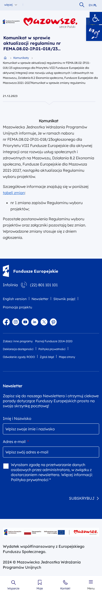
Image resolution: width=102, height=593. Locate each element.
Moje (40, 588)
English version (15, 299)
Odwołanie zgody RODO (19, 357)
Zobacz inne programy (18, 341)
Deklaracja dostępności (18, 349)
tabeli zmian (14, 192)
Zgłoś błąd (47, 357)
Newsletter (40, 299)
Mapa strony (67, 357)
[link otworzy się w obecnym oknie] (11, 23)
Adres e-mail (16, 441)
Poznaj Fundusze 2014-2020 (53, 341)
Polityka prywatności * (31, 479)
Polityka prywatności (51, 349)
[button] (96, 18)
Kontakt (65, 588)
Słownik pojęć (64, 299)
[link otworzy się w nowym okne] (50, 23)
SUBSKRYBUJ (81, 498)
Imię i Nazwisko (17, 418)
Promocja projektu (17, 307)
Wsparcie (13, 588)
